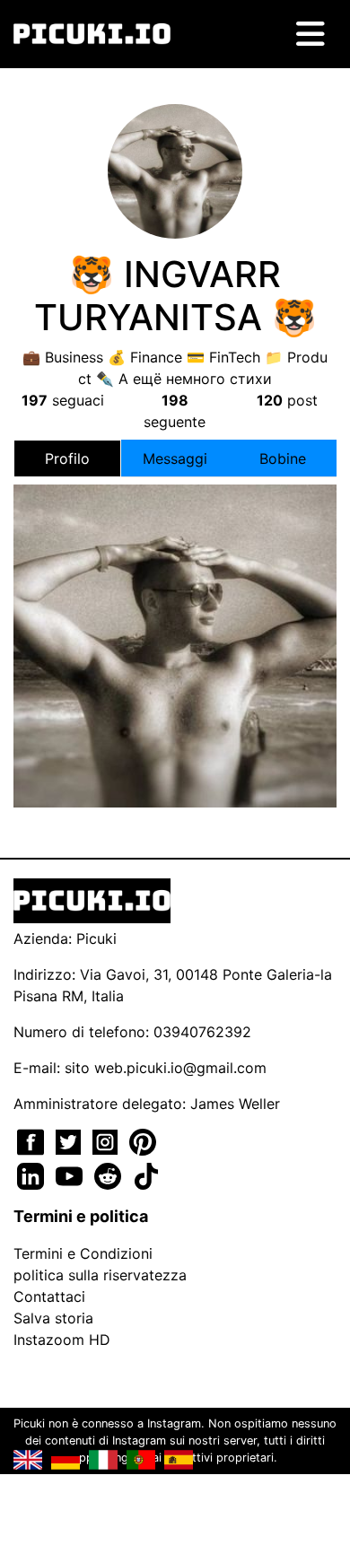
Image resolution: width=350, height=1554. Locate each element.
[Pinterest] (143, 1140)
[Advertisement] (175, 582)
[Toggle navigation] (310, 34)
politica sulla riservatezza (100, 1275)
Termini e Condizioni (83, 1253)
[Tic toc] (146, 1174)
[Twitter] (70, 1140)
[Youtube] (71, 1174)
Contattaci (49, 1296)
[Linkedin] (32, 1174)
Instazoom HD (61, 1340)
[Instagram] (107, 1140)
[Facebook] (32, 1140)
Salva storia (53, 1318)
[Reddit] (110, 1174)
